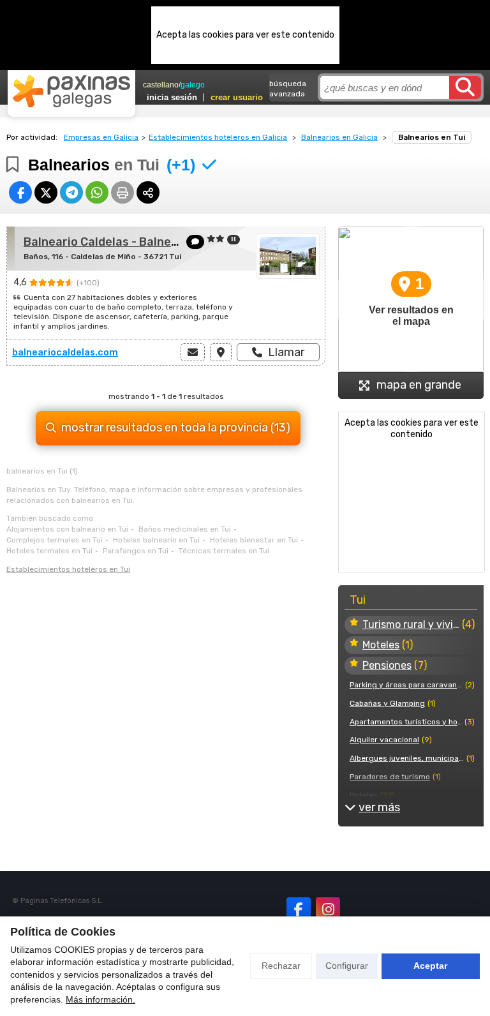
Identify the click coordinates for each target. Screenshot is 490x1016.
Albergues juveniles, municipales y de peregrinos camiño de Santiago (407, 758)
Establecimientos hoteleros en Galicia (218, 137)
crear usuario (237, 97)
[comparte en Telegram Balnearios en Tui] (71, 192)
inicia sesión (172, 97)
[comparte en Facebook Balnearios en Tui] (20, 192)
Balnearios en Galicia (339, 137)
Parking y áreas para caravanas (406, 684)
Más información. (100, 999)
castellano (161, 84)
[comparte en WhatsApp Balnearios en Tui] (96, 192)
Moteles (380, 645)
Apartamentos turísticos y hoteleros (406, 721)
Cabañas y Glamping (387, 703)
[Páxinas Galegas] (71, 91)
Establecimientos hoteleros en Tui (68, 569)
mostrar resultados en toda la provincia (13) (175, 428)
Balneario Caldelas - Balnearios (112, 242)
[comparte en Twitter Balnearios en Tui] (45, 192)
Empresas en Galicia (101, 137)
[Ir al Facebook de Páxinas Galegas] (298, 909)
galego (193, 84)
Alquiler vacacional (384, 739)
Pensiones (387, 665)
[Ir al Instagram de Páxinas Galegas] (328, 909)
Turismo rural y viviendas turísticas (410, 624)
